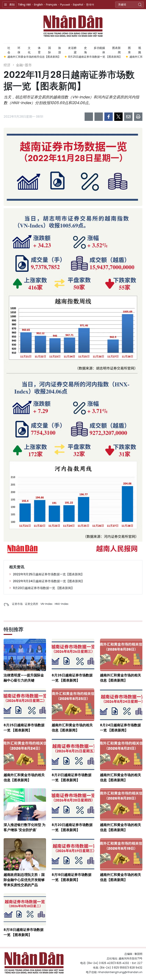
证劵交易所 (31, 604)
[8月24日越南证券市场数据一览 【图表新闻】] (121, 705)
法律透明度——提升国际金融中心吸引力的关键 (24, 678)
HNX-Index (61, 604)
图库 (129, 49)
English (38, 4)
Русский (65, 4)
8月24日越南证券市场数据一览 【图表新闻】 (120, 728)
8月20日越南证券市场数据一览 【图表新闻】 (72, 827)
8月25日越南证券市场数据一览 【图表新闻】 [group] (40, 57)
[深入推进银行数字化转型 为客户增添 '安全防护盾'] (25, 804)
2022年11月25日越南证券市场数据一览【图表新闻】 (48, 574)
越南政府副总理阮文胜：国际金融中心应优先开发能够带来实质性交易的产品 (24, 879)
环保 (18, 49)
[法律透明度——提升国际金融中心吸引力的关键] (25, 655)
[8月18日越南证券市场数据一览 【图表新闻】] (25, 909)
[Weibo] (89, 116)
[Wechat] (98, 116)
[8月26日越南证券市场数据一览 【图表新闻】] (73, 655)
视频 (139, 49)
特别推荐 (13, 629)
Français (51, 4)
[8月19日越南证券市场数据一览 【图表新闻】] (73, 854)
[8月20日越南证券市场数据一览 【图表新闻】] (73, 804)
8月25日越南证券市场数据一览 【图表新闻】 (24, 728)
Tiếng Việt (24, 4)
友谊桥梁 (72, 49)
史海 (85, 49)
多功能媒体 (99, 49)
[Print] (138, 116)
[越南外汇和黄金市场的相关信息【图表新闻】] (121, 655)
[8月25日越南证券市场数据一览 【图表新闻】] (25, 705)
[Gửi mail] (128, 116)
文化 (29, 49)
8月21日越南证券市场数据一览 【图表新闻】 (71, 777)
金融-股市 (24, 65)
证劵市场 (17, 604)
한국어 (90, 4)
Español (78, 4)
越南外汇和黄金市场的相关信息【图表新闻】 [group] (101, 57)
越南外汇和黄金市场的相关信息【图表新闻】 (120, 678)
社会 (8, 49)
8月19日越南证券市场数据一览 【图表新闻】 (71, 877)
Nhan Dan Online (73, 26)
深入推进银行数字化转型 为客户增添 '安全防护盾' (24, 827)
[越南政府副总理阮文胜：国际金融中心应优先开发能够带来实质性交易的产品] (25, 854)
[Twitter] (118, 116)
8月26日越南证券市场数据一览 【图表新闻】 (72, 678)
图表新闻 (116, 49)
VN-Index (46, 604)
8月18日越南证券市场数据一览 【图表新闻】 (24, 932)
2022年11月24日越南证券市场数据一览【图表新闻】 (48, 581)
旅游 (59, 49)
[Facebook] (108, 116)
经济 (7, 65)
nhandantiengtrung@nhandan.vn (120, 972)
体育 (39, 49)
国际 (49, 49)
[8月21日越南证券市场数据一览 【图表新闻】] (73, 754)
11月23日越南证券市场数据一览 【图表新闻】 (43, 588)
